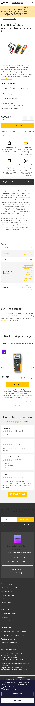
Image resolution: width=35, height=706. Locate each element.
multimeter (5, 193)
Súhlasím (17, 700)
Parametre (16, 182)
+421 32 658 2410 (19, 561)
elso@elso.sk (19, 558)
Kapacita (29, 274)
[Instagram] (20, 573)
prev (1, 368)
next (33, 368)
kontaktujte (5, 320)
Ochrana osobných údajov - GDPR (13, 635)
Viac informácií (6, 79)
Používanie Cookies (8, 639)
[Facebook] (16, 573)
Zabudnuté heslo (7, 621)
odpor (15, 220)
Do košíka (17, 125)
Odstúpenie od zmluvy (9, 643)
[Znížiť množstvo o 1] (25, 118)
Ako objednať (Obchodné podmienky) (14, 632)
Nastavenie (17, 694)
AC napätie (26, 269)
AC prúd (29, 267)
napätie (9, 220)
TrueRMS (29, 287)
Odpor (30, 276)
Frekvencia (28, 278)
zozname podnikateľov (20, 670)
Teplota (27, 265)
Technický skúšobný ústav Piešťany (18, 679)
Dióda (25, 280)
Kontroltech (21, 677)
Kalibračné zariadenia (8, 599)
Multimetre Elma (7, 591)
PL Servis (12, 677)
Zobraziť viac (17, 494)
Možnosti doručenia (11, 109)
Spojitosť (29, 272)
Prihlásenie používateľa (9, 613)
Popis (5, 182)
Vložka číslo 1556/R (7, 666)
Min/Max (25, 285)
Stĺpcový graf (28, 289)
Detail (17, 385)
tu (15, 689)
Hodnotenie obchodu (17, 417)
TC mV (30, 280)
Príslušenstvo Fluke (8, 595)
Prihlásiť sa (26, 519)
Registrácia (5, 617)
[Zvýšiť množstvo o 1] (31, 118)
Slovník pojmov (6, 603)
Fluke (32, 131)
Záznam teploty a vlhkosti (10, 588)
